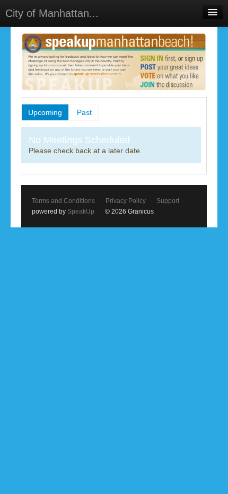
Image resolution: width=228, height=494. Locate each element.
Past (84, 112)
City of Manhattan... (52, 13)
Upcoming (45, 112)
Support (167, 201)
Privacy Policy (126, 201)
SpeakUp (80, 211)
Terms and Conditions (63, 201)
